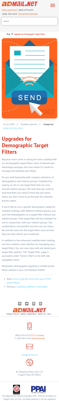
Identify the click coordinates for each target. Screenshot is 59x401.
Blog (8, 34)
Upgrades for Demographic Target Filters (29, 34)
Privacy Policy (13, 314)
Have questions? (17, 9)
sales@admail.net (29, 355)
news (20, 128)
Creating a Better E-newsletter (32, 286)
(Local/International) (20, 13)
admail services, (10, 128)
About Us (42, 314)
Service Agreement (28, 314)
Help (49, 314)
